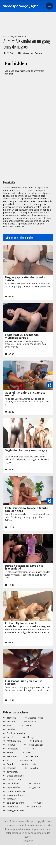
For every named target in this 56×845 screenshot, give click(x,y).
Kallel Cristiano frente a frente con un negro (26, 509)
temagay (11, 799)
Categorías (28, 840)
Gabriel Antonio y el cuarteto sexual (25, 394)
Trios (33, 748)
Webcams (12, 756)
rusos (40, 803)
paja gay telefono (16, 803)
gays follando (13, 783)
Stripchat (11, 768)
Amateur (11, 721)
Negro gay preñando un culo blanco (25, 278)
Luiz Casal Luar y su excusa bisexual (23, 682)
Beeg (9, 725)
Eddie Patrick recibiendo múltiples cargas (22, 336)
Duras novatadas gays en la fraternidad (24, 567)
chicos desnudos (15, 776)
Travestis (11, 718)
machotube (12, 806)
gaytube (36, 787)
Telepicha (33, 768)
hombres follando (16, 791)
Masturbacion (14, 741)
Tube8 (10, 752)
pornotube (36, 806)
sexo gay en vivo (15, 810)
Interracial (21, 36)
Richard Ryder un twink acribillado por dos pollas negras (27, 624)
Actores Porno (35, 718)
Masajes (31, 737)
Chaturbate (30, 764)
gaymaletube (13, 787)
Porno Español (35, 745)
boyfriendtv (12, 772)
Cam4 (10, 764)
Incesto (10, 737)
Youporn (28, 760)
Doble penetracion (16, 733)
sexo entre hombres (17, 795)
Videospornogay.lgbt (20, 6)
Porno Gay (8, 36)
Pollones (37, 741)
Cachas (28, 725)
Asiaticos (32, 721)
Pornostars (12, 748)
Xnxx (9, 760)
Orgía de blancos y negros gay (26, 450)
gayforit (37, 783)
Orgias (38, 53)
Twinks (29, 752)
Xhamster (34, 756)
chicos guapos (14, 779)
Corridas (11, 729)
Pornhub (11, 745)
